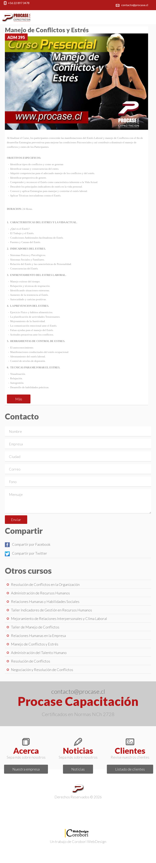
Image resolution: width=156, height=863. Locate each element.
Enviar (16, 519)
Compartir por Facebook (31, 544)
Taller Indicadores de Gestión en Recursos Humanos (51, 610)
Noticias (78, 769)
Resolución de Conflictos (30, 661)
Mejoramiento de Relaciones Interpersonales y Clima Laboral (59, 618)
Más (18, 399)
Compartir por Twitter (29, 553)
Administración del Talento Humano (39, 652)
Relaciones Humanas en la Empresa (38, 635)
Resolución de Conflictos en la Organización (45, 584)
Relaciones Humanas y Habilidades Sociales (45, 601)
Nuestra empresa (26, 769)
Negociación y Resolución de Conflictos (42, 669)
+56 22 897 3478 (18, 3)
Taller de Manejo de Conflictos (35, 627)
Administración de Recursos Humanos (40, 593)
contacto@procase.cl (134, 5)
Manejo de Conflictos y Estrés (34, 644)
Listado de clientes (130, 769)
